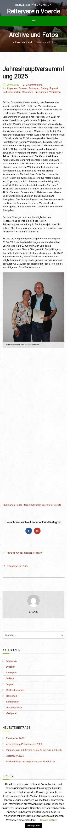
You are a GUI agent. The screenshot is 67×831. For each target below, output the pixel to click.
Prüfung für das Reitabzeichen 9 (24, 552)
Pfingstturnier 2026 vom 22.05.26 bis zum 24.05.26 (34, 750)
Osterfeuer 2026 (15, 755)
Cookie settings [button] (48, 820)
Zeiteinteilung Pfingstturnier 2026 (24, 744)
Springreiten (41, 92)
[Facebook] (29, 530)
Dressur (23, 88)
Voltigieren (55, 92)
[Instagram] (38, 530)
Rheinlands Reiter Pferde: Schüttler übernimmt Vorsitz (32, 504)
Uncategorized (14, 707)
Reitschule (27, 92)
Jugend (54, 88)
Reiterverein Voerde (33, 11)
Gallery (44, 88)
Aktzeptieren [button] (33, 825)
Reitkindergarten (12, 92)
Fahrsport (34, 88)
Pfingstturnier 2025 (17, 566)
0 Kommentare (34, 84)
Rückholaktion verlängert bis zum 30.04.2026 (30, 761)
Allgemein (12, 88)
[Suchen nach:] (33, 635)
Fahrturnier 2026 (15, 738)
